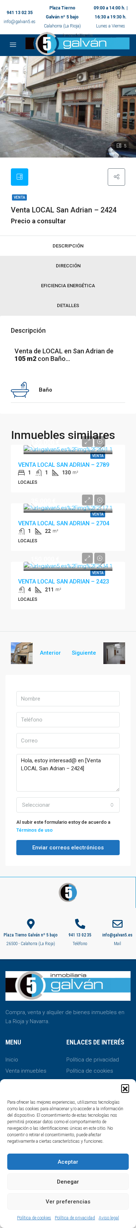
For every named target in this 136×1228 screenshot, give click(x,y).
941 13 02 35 (20, 12)
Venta (19, 197)
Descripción (68, 246)
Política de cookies (34, 1217)
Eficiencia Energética (68, 285)
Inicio (11, 1059)
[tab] (19, 177)
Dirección (68, 265)
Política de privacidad (75, 1217)
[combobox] (68, 805)
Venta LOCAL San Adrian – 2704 (63, 523)
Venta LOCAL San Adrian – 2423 (63, 581)
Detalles (68, 305)
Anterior (50, 653)
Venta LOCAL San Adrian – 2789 (63, 464)
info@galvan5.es (20, 21)
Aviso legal (109, 1217)
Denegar (68, 1182)
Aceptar (68, 1162)
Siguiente (84, 653)
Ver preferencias (68, 1201)
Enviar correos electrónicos (68, 847)
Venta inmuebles (25, 1071)
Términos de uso (34, 830)
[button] (125, 1088)
